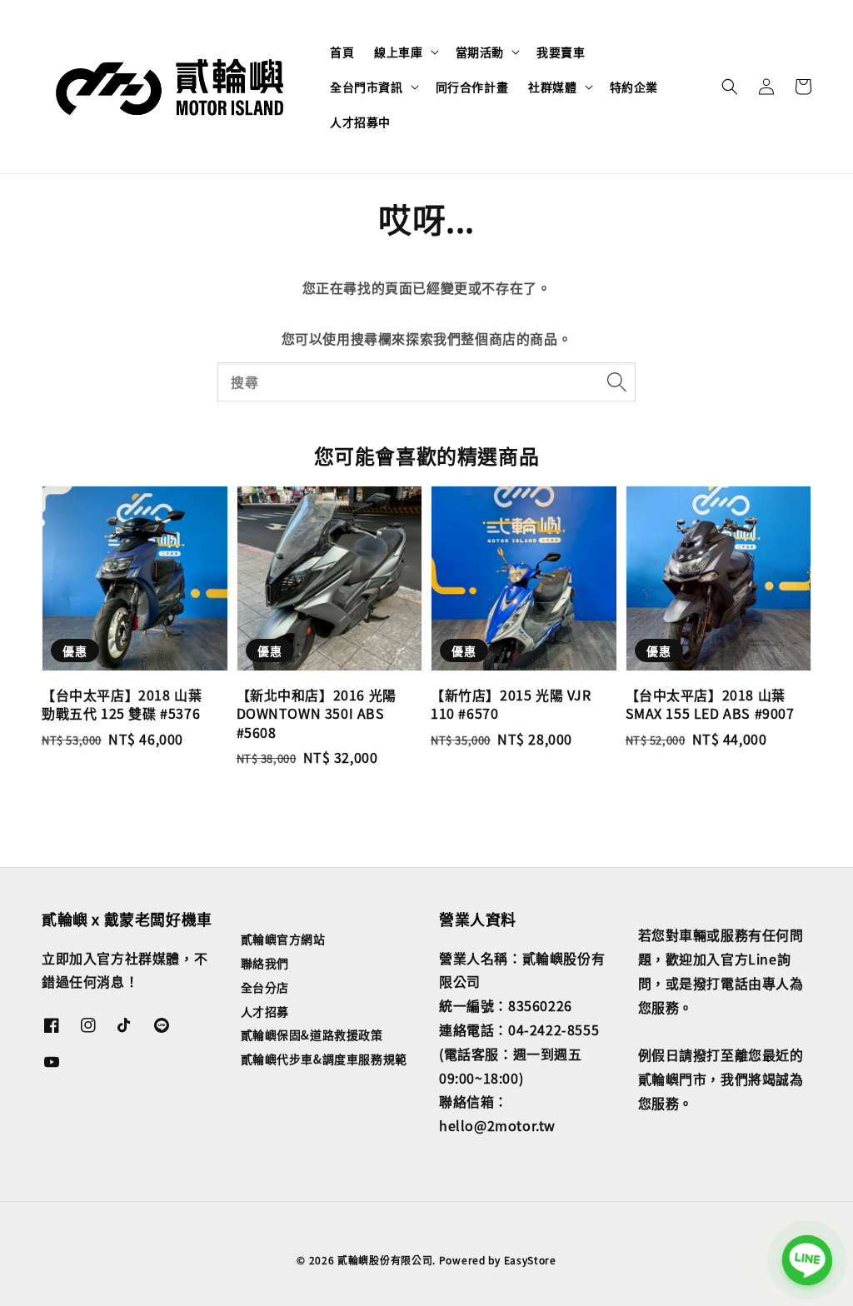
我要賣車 (560, 51)
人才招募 (265, 1011)
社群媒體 (552, 86)
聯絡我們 (265, 963)
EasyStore (530, 1260)
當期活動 (480, 51)
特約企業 (634, 86)
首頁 (342, 51)
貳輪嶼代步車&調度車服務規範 (324, 1058)
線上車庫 (398, 51)
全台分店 (265, 987)
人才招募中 (360, 121)
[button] (729, 86)
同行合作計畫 (472, 86)
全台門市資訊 (366, 86)
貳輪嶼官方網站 (283, 939)
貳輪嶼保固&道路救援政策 (312, 1034)
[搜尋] (616, 381)
